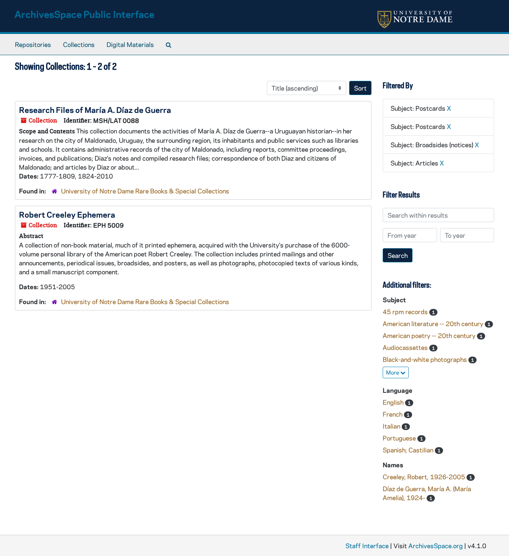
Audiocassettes (406, 347)
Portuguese (400, 438)
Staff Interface (367, 545)
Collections (79, 44)
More (393, 372)
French (393, 414)
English (394, 402)
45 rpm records (406, 311)
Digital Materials (130, 44)
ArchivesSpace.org (435, 545)
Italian (392, 426)
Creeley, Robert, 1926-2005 (425, 477)
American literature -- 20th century (434, 323)
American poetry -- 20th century (430, 335)
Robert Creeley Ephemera (67, 214)
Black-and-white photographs (425, 359)
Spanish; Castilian (409, 450)
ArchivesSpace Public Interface (84, 14)
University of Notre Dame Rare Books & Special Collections (145, 191)
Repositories (33, 44)
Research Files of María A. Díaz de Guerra (95, 109)
